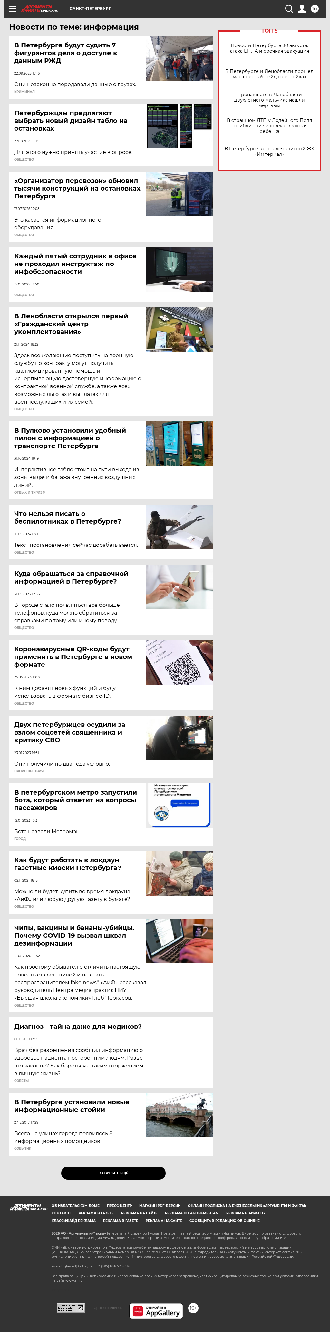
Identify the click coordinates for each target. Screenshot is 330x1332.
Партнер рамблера (107, 1308)
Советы (21, 1081)
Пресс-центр (119, 1206)
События (22, 1148)
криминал (24, 92)
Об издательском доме (76, 1206)
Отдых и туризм (30, 492)
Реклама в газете (96, 1213)
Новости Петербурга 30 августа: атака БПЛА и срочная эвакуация (269, 48)
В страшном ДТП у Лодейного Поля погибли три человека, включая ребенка (269, 126)
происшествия (29, 771)
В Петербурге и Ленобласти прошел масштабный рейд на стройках (269, 74)
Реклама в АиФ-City (246, 1213)
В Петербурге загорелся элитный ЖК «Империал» (270, 151)
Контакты (61, 1213)
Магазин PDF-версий (159, 1206)
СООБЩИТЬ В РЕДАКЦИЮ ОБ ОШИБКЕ (224, 1221)
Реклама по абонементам (192, 1213)
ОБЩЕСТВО (24, 159)
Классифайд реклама (74, 1221)
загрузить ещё (113, 1173)
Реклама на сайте (139, 1213)
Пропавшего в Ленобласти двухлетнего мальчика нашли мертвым (269, 100)
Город (20, 839)
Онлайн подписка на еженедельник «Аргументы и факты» (247, 1206)
